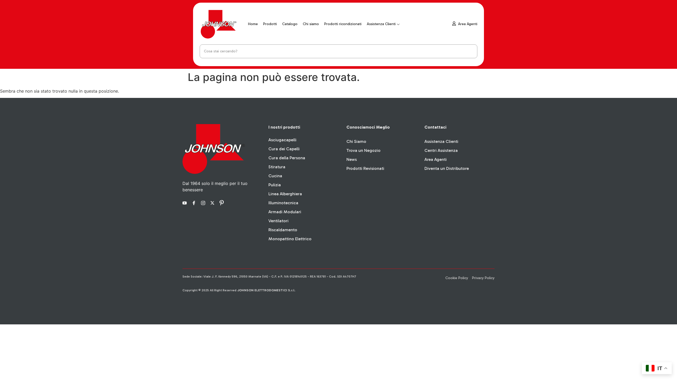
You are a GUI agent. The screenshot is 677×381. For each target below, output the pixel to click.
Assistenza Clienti (381, 24)
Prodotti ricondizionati (343, 24)
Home (253, 24)
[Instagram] (204, 202)
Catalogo (290, 24)
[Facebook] (195, 202)
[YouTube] (185, 202)
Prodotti (270, 24)
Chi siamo (311, 24)
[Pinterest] (222, 202)
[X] (213, 202)
